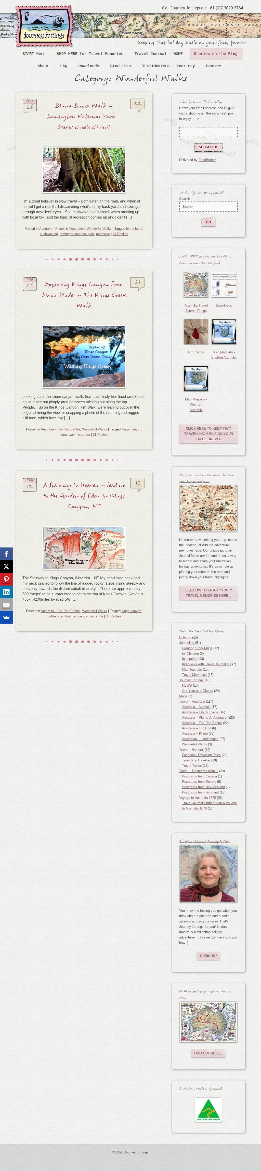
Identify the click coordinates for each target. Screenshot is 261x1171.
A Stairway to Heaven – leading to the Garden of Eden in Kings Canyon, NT (84, 497)
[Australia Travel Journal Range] (196, 284)
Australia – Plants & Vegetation (205, 717)
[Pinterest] (6, 579)
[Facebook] (6, 553)
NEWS (187, 685)
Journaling (186, 643)
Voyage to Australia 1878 (197, 798)
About (43, 66)
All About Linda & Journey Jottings (204, 842)
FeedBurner (207, 160)
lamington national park (77, 234)
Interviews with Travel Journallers (206, 664)
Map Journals (192, 669)
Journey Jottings (46, 13)
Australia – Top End (196, 728)
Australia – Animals (196, 707)
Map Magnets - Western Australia (196, 404)
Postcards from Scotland (200, 792)
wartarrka (96, 616)
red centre (80, 616)
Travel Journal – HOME (159, 54)
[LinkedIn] (6, 592)
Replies (120, 234)
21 (137, 283)
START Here (34, 54)
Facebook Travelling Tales (201, 755)
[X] (6, 566)
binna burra (134, 228)
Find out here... (208, 1053)
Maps (183, 696)
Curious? (208, 956)
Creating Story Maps (197, 648)
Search (184, 199)
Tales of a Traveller (196, 760)
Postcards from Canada (199, 776)
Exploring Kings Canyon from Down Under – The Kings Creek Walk (84, 296)
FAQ (63, 66)
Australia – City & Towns (200, 712)
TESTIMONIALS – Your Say (168, 66)
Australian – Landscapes (200, 739)
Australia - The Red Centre (60, 429)
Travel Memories (194, 675)
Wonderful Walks (99, 228)
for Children (190, 653)
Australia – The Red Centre (202, 723)
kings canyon (131, 429)
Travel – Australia (192, 701)
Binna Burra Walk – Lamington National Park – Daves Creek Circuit (84, 118)
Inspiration (189, 659)
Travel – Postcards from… (198, 771)
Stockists (120, 66)
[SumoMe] (6, 617)
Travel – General (191, 749)
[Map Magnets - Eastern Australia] (224, 331)
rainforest (103, 234)
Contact (214, 66)
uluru (63, 435)
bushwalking (49, 234)
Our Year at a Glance (197, 691)
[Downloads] (224, 284)
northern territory (59, 616)
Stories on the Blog (216, 54)
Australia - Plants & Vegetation (62, 228)
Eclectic (185, 637)
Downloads (89, 66)
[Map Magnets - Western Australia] (196, 378)
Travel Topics (192, 766)
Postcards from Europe (199, 782)
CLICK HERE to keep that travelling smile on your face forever (208, 434)
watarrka (83, 435)
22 (137, 105)
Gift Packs (196, 352)
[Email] (6, 604)
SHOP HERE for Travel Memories (90, 54)
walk (72, 435)
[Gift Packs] (196, 331)
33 (137, 484)
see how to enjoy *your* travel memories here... (208, 593)
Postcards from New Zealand (203, 787)
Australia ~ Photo (195, 733)
